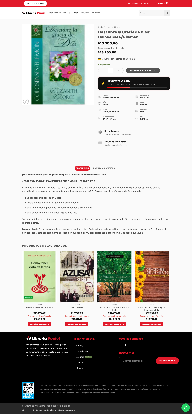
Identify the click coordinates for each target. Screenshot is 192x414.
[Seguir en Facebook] (121, 345)
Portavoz (144, 97)
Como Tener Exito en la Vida (39, 308)
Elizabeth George (111, 97)
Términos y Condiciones (58, 406)
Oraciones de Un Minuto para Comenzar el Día (151, 308)
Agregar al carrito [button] (39, 324)
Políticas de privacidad (33, 406)
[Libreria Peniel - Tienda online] (33, 12)
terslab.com (68, 410)
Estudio (85, 13)
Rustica (143, 105)
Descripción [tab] (82, 168)
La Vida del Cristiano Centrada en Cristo (114, 308)
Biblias (66, 13)
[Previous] (22, 291)
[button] (139, 3)
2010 (105, 105)
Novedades (55, 13)
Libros (75, 13)
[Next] (169, 291)
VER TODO (95, 13)
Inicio (100, 27)
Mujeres (117, 27)
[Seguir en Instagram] (125, 345)
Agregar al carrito (142, 70)
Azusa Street (77, 308)
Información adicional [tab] (104, 168)
